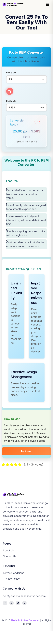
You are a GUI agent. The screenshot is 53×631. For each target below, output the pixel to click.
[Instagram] (11, 603)
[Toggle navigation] (48, 4)
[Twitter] (18, 603)
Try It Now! (26, 451)
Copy (39, 122)
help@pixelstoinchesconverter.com (24, 596)
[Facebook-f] (5, 603)
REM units (11, 101)
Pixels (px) (11, 72)
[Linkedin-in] (24, 603)
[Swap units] (9, 91)
